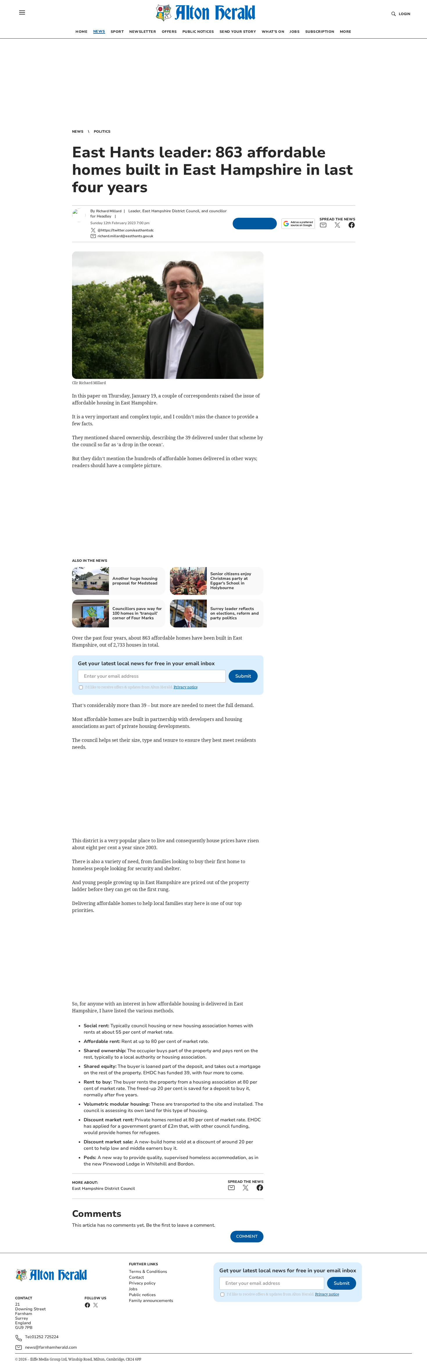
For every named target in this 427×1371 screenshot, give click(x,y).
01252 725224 (45, 1337)
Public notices (142, 1295)
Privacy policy (142, 1283)
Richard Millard (108, 211)
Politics (102, 131)
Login (404, 14)
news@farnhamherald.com (51, 1347)
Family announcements (151, 1300)
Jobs (133, 1289)
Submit (243, 676)
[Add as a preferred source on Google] (298, 223)
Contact (136, 1277)
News (77, 131)
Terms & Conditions (148, 1271)
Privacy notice (186, 687)
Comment (247, 1236)
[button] (22, 12)
